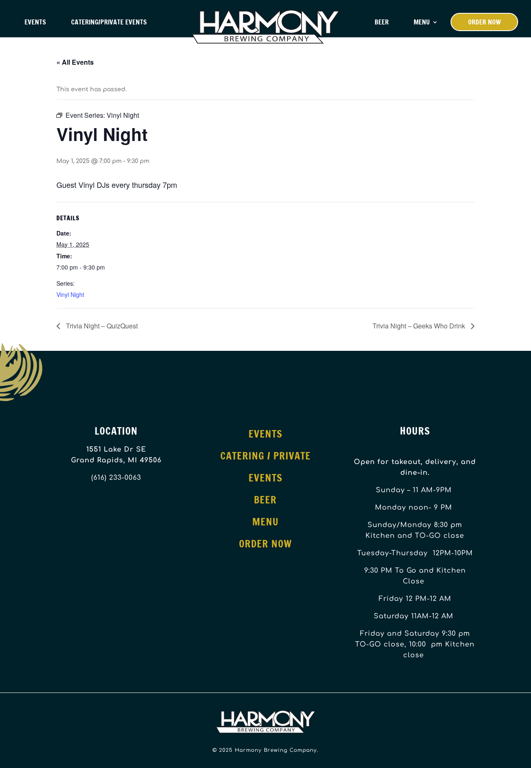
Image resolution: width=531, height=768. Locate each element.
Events (35, 22)
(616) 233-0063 (116, 477)
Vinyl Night (70, 294)
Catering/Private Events (109, 22)
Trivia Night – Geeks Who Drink (420, 326)
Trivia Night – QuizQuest (101, 326)
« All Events (75, 62)
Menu (422, 22)
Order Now (484, 22)
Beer (382, 22)
